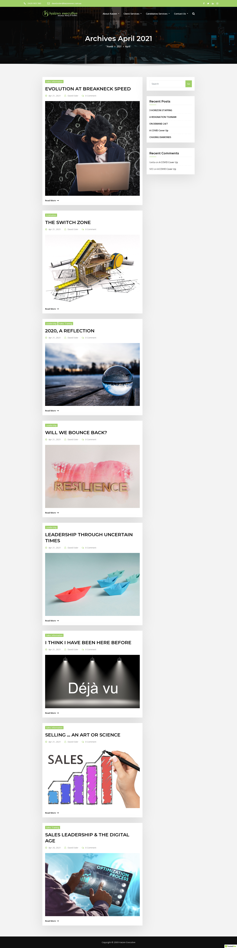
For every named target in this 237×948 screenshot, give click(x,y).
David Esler (73, 95)
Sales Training (65, 323)
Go (188, 83)
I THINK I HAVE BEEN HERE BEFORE (88, 642)
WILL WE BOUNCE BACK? (76, 432)
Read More (50, 200)
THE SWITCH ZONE (68, 222)
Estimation (51, 215)
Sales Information (54, 81)
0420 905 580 (34, 3)
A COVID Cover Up (158, 130)
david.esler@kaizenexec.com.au (66, 3)
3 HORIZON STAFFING (160, 110)
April (127, 46)
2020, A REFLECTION (69, 331)
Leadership (51, 323)
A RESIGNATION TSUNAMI (162, 117)
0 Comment (90, 95)
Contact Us (180, 13)
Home (110, 46)
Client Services (132, 13)
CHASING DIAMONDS (160, 137)
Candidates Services (157, 13)
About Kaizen (110, 13)
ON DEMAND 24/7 (158, 123)
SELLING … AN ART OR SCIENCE (82, 735)
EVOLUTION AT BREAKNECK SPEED (88, 89)
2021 (119, 46)
